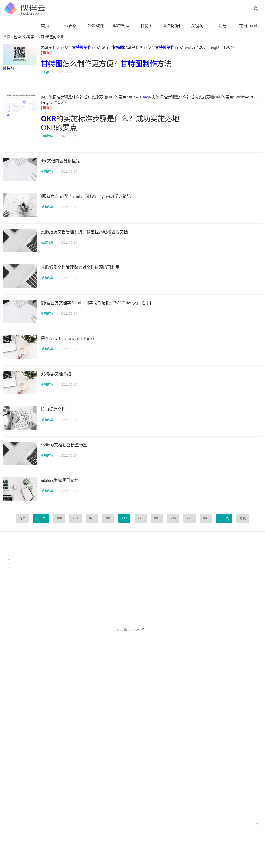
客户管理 (121, 26)
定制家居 (172, 26)
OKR (6, 114)
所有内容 (47, 171)
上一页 (41, 518)
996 (189, 518)
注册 (222, 26)
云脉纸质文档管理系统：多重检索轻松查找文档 (84, 232)
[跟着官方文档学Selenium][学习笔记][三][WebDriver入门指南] (96, 303)
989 (75, 518)
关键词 (197, 26)
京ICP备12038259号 (130, 629)
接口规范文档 (53, 409)
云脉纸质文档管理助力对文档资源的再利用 (80, 267)
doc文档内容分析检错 (60, 161)
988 (59, 518)
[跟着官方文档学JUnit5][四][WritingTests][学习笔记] (86, 196)
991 (108, 518)
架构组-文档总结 (56, 374)
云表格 (70, 26)
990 (91, 518)
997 (206, 518)
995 (173, 518)
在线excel (248, 26)
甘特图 (146, 26)
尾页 (243, 518)
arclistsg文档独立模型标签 (64, 445)
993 (140, 518)
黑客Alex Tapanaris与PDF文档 (67, 338)
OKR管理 (47, 136)
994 (157, 518)
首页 (45, 26)
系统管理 (47, 242)
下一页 (224, 518)
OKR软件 (95, 26)
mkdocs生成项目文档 (59, 480)
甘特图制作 (81, 47)
